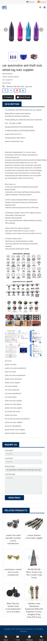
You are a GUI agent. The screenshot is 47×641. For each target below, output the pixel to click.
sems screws (13, 168)
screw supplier (15, 383)
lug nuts (28, 86)
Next (41, 30)
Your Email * (9, 458)
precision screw (14, 170)
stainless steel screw (21, 165)
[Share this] (5, 90)
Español (43, 2)
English (32, 2)
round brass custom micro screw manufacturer (13, 572)
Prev (6, 30)
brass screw (33, 165)
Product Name (10, 466)
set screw (8, 361)
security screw (24, 168)
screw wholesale (16, 379)
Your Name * (9, 450)
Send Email (24, 97)
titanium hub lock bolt (15, 86)
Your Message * (10, 474)
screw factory (12, 397)
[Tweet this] (11, 90)
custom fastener (10, 157)
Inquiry (9, 97)
